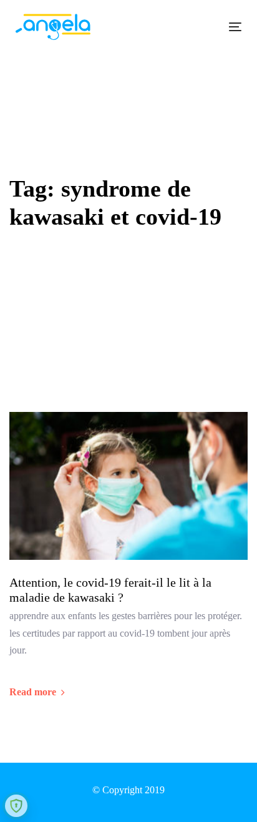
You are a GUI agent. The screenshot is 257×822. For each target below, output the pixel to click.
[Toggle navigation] (203, 26)
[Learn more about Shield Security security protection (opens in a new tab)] (16, 806)
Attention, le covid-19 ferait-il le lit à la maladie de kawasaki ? (110, 589)
